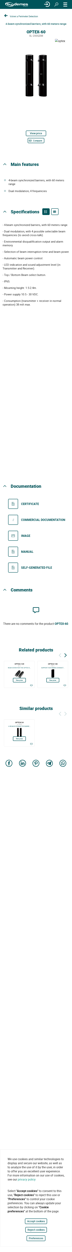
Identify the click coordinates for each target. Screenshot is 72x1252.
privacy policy (27, 1179)
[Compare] (31, 685)
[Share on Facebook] (9, 763)
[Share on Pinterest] (36, 763)
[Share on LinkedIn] (22, 763)
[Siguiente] (65, 655)
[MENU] (65, 4)
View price (36, 133)
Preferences (36, 1238)
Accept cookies (36, 1221)
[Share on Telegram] (49, 763)
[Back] (60, 655)
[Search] (56, 4)
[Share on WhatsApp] (63, 763)
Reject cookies (36, 1229)
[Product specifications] (55, 211)
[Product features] (46, 211)
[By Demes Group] (16, 4)
